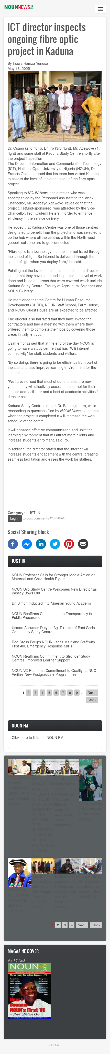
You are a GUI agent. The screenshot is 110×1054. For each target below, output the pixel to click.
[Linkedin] (41, 543)
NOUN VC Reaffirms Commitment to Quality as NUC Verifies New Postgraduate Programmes (54, 672)
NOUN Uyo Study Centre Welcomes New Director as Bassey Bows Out (54, 591)
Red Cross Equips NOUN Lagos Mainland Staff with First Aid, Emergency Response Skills (53, 643)
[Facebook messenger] (27, 543)
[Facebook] (13, 543)
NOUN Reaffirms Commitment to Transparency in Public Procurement (52, 615)
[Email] (83, 543)
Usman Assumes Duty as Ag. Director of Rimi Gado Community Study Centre (53, 629)
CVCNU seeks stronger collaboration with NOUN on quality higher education (19, 790)
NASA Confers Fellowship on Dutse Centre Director (90, 811)
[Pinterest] (69, 543)
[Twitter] (55, 543)
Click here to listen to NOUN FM (37, 737)
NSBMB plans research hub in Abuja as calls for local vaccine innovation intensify (66, 891)
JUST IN (33, 512)
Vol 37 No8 (16, 960)
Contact (55, 1045)
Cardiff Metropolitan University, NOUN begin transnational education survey (41, 891)
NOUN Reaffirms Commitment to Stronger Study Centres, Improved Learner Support (51, 658)
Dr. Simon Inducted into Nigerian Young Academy (52, 603)
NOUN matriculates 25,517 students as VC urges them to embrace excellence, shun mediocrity (65, 801)
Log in (14, 518)
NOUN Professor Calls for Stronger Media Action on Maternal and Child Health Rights (53, 576)
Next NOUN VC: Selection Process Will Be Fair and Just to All (18, 900)
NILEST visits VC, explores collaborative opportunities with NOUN (89, 886)
